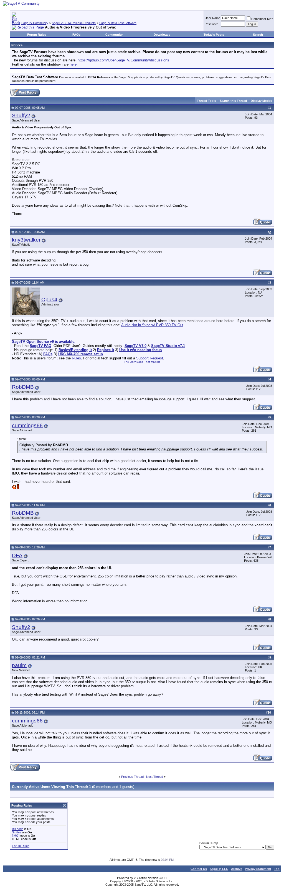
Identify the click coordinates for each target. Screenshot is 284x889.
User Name (212, 18)
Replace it (105, 350)
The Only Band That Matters (142, 361)
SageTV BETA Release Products (74, 23)
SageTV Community (34, 23)
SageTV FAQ (40, 346)
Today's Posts (214, 34)
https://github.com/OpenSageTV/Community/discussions (123, 60)
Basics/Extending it (75, 350)
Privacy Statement (258, 868)
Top (277, 868)
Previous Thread (132, 776)
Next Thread (154, 776)
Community (114, 34)
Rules (76, 358)
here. (74, 64)
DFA (17, 555)
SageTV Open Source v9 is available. (43, 341)
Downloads (162, 34)
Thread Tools (206, 100)
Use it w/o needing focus (140, 350)
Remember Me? (262, 18)
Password (211, 24)
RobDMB (23, 387)
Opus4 (49, 299)
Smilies (16, 832)
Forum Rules (36, 34)
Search (258, 34)
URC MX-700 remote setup (80, 354)
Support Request (149, 358)
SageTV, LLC (219, 868)
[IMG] (15, 835)
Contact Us (199, 868)
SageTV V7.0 (135, 346)
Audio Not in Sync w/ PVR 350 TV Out (152, 325)
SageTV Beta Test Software (117, 23)
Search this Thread (233, 100)
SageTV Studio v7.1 (168, 346)
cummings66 (27, 425)
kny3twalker (26, 240)
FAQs (76, 34)
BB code (17, 829)
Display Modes (261, 100)
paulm (19, 665)
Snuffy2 (21, 115)
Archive (236, 868)
